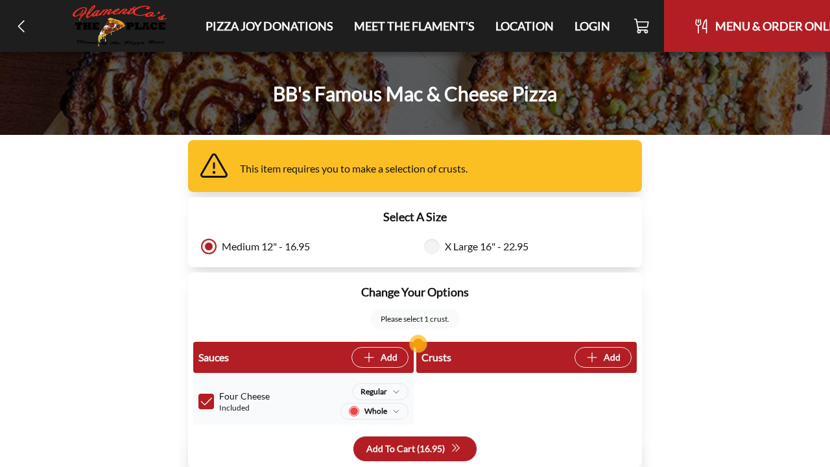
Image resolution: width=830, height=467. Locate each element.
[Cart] (642, 26)
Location (524, 26)
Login (592, 26)
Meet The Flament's (414, 26)
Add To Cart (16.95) (405, 448)
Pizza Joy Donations (269, 26)
